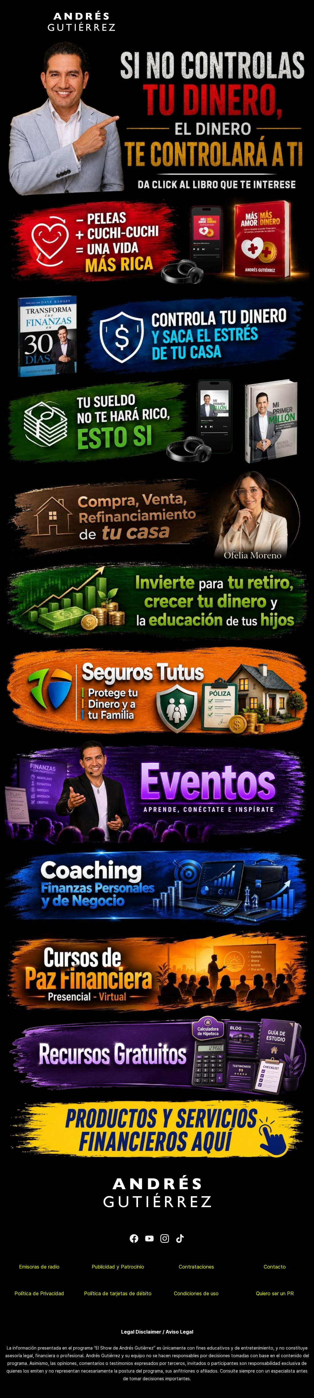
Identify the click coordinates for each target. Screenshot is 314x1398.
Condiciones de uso (196, 1293)
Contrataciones (196, 1267)
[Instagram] (165, 1238)
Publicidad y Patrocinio (118, 1267)
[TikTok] (180, 1238)
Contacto (275, 1267)
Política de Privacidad (39, 1293)
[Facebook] (134, 1238)
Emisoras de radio (39, 1267)
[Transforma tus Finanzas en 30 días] (157, 290)
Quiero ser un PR (275, 1293)
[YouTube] (149, 1238)
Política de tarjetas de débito (117, 1293)
